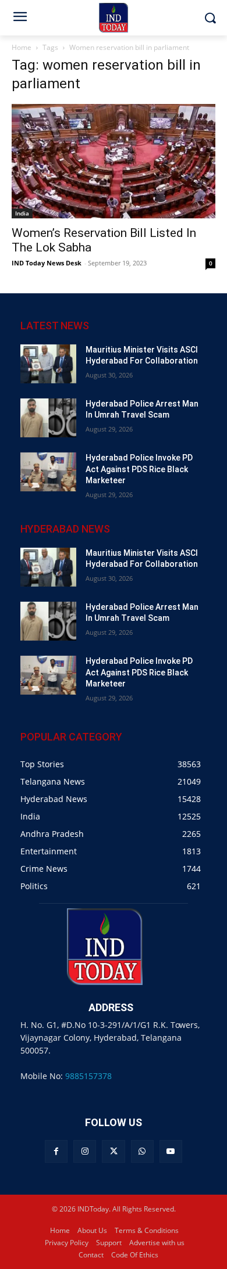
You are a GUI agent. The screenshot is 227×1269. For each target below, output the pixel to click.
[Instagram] (84, 1151)
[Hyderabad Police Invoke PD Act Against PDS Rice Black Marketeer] (48, 471)
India (22, 213)
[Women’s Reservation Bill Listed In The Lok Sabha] (113, 161)
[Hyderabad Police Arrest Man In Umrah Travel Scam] (48, 417)
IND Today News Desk (46, 262)
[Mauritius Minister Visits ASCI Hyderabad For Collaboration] (48, 363)
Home (21, 47)
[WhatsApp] (142, 1151)
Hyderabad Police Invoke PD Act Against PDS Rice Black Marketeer (139, 469)
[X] (113, 1151)
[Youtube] (170, 1151)
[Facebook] (56, 1151)
